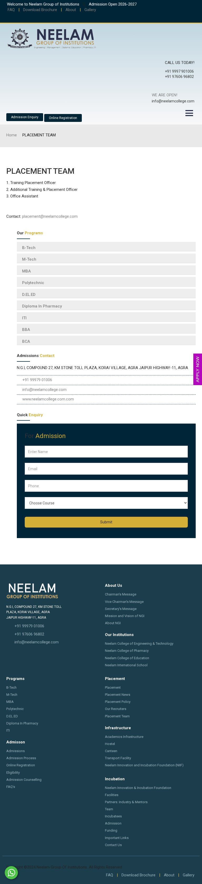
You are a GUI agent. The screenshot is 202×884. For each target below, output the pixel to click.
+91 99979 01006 (37, 380)
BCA (26, 341)
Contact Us (113, 845)
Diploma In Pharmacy (42, 306)
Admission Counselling (24, 780)
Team (109, 809)
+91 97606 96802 (29, 634)
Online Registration (63, 118)
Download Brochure (40, 9)
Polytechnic (33, 282)
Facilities (111, 795)
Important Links (117, 838)
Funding (111, 830)
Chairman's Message (120, 594)
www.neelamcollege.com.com (48, 399)
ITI (24, 318)
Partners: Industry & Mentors (126, 802)
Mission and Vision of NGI (124, 616)
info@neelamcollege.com (44, 389)
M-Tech (29, 259)
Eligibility (13, 772)
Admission (113, 823)
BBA (26, 329)
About (70, 9)
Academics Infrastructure (124, 737)
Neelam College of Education (127, 658)
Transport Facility (118, 758)
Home (11, 135)
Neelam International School (126, 665)
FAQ (11, 9)
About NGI (113, 623)
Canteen (111, 751)
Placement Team (117, 716)
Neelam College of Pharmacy (127, 651)
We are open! (164, 95)
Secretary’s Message (121, 609)
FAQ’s (10, 787)
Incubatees (113, 816)
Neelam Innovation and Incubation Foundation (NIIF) (144, 765)
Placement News (117, 695)
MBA (26, 271)
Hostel (110, 744)
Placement (113, 687)
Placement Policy (117, 702)
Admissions (15, 751)
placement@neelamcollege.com (50, 216)
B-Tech (29, 247)
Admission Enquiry (24, 117)
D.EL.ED (29, 294)
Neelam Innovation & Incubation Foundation (138, 788)
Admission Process (21, 758)
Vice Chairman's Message (124, 602)
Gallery (90, 9)
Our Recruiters (115, 709)
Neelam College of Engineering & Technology (139, 643)
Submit (106, 522)
